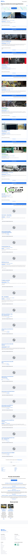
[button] (7, 551)
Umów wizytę (14, 26)
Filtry (1, 5)
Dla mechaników (24, 1)
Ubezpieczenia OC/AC (17, 539)
